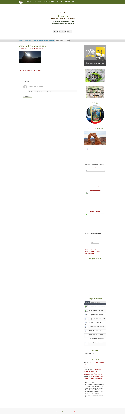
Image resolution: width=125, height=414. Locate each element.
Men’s (94, 186)
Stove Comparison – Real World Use (96, 326)
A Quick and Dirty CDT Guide (95, 322)
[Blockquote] (42, 91)
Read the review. (93, 167)
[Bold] (30, 91)
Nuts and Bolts (37, 1)
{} (47, 91)
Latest (98, 302)
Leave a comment (39, 48)
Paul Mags (31, 48)
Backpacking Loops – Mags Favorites (96, 310)
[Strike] (36, 91)
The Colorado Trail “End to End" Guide (97, 306)
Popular (87, 302)
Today (89, 304)
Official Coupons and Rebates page (93, 251)
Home (21, 40)
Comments (93, 302)
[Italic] (32, 91)
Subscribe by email (49, 1)
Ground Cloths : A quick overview (96, 334)
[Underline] (34, 91)
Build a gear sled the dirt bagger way (96, 338)
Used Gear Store (89, 253)
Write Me (59, 1)
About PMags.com (69, 1)
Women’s (91, 186)
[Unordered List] (40, 91)
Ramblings (28, 1)
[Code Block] (44, 91)
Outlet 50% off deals (90, 249)
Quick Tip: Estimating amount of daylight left (44, 40)
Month (97, 304)
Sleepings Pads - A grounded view (96, 342)
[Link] (46, 91)
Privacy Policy (72, 411)
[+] (50, 91)
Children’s (99, 186)
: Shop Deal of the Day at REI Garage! (94, 248)
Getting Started (28, 40)
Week (93, 304)
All (101, 304)
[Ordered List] (38, 91)
